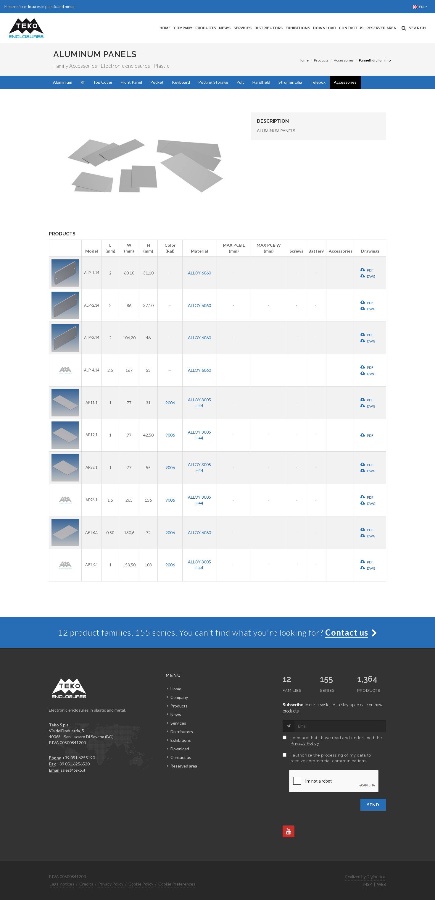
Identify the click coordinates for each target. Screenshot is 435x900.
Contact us (351, 28)
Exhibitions (298, 28)
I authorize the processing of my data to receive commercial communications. (331, 758)
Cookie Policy (140, 883)
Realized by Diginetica (365, 876)
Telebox (318, 82)
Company (183, 28)
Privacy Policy (305, 743)
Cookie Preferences (176, 883)
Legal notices (62, 883)
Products (205, 28)
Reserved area (381, 28)
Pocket (157, 82)
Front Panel (131, 82)
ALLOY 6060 (199, 272)
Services (242, 28)
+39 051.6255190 (78, 757)
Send (373, 804)
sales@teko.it (73, 770)
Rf (82, 82)
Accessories (344, 60)
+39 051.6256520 (73, 763)
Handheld (261, 82)
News (225, 28)
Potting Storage (213, 82)
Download (324, 28)
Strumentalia (290, 82)
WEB (381, 884)
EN (421, 6)
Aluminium (62, 82)
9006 (170, 402)
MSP (367, 884)
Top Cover (102, 82)
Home (165, 28)
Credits (86, 883)
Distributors (268, 28)
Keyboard (181, 82)
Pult (240, 82)
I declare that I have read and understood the (336, 741)
